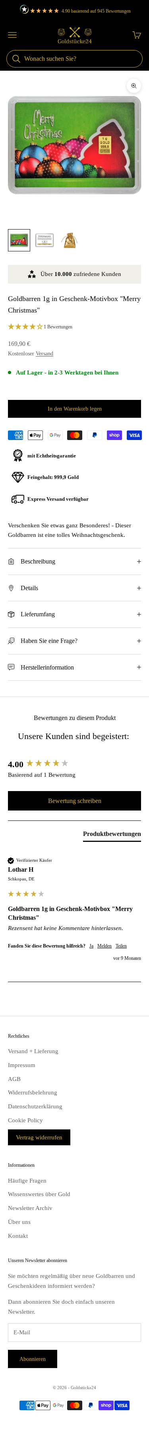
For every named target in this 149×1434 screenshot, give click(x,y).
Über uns (19, 1222)
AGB (14, 1079)
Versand (44, 354)
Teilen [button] (121, 946)
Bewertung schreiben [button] (74, 800)
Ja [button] (91, 946)
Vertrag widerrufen (39, 1137)
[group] (74, 764)
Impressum (21, 1065)
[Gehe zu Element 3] (70, 240)
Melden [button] (104, 946)
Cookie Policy (25, 1120)
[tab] (112, 835)
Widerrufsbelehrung (32, 1092)
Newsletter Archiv (30, 1208)
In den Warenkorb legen (75, 409)
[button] (74, 327)
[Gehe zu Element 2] (44, 240)
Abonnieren (32, 1359)
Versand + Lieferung (33, 1051)
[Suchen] (16, 59)
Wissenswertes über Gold (39, 1194)
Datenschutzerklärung (35, 1106)
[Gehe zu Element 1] (19, 240)
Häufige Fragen (27, 1180)
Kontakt (18, 1236)
